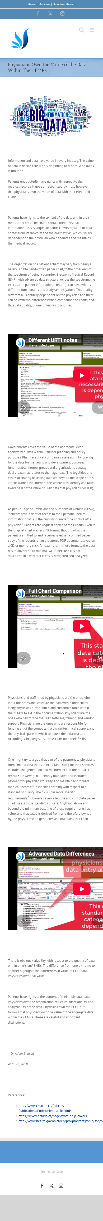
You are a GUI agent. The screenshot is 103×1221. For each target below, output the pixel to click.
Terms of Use (51, 1171)
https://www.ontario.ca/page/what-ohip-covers (52, 1116)
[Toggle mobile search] (81, 30)
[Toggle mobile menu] (92, 30)
